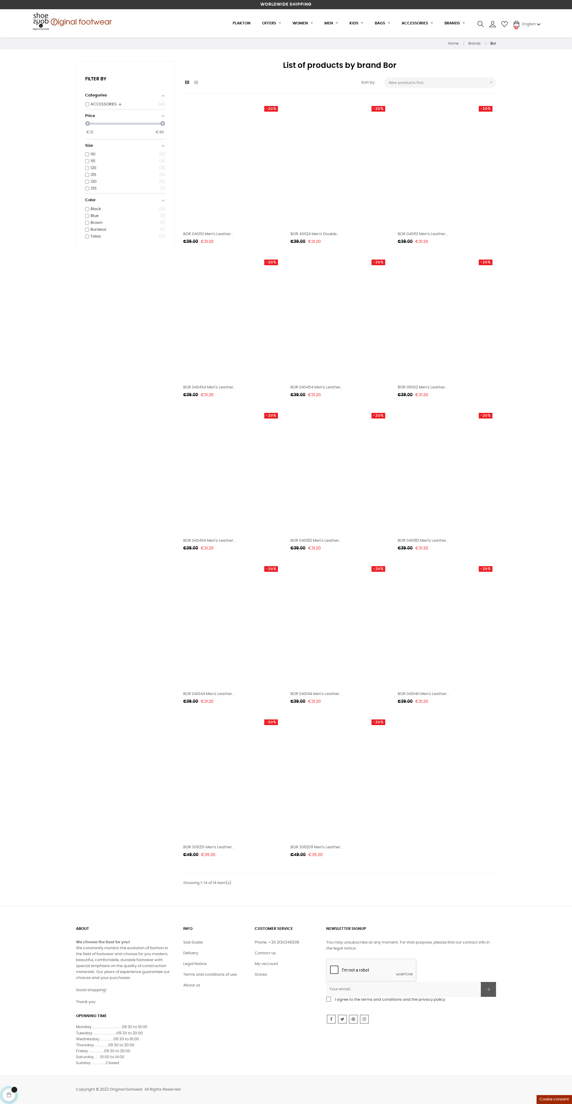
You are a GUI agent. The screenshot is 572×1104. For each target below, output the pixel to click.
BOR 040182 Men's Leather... (316, 541)
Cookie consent (554, 1099)
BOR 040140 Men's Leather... (423, 694)
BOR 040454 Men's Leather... (209, 387)
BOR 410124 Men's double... (314, 234)
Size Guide (193, 942)
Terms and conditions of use (210, 975)
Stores (261, 975)
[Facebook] (331, 1019)
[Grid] (187, 83)
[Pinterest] (353, 1019)
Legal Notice (195, 964)
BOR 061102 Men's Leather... (423, 387)
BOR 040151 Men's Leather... (208, 234)
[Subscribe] (488, 989)
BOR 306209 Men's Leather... (316, 847)
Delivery (190, 953)
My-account (266, 964)
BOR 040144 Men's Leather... (209, 694)
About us (191, 985)
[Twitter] (342, 1019)
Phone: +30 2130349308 (277, 942)
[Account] (492, 24)
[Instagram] (364, 1019)
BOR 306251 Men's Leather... (208, 847)
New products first (441, 82)
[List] (196, 83)
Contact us (265, 953)
